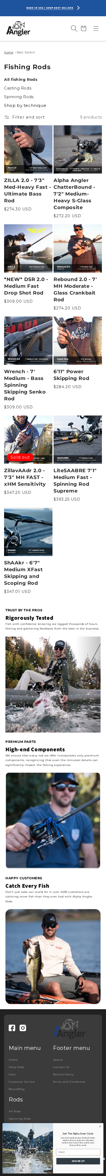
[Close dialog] (100, 1126)
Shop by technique (25, 105)
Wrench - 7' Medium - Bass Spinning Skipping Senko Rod (25, 385)
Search (58, 1060)
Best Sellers (26, 52)
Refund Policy (63, 1074)
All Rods (15, 1111)
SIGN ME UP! (78, 1161)
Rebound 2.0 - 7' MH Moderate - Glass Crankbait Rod (75, 289)
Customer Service (22, 1082)
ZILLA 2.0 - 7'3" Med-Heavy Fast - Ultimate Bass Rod (27, 190)
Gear (12, 1074)
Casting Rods (17, 88)
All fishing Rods (21, 79)
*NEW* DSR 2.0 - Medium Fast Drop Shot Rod (26, 286)
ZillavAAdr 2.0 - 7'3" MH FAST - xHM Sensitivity (25, 477)
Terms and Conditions (69, 1082)
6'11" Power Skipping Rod (71, 375)
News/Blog (16, 1089)
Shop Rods (16, 1067)
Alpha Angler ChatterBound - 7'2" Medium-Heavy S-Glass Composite (74, 193)
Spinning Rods (19, 96)
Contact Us (61, 1067)
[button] (96, 28)
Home (8, 52)
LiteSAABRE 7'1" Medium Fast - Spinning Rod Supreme (75, 481)
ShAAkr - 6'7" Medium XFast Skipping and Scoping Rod (23, 573)
